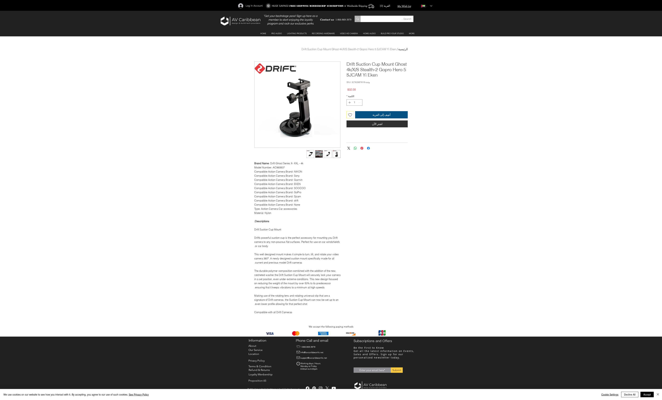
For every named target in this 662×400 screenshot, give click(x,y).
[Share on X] (349, 146)
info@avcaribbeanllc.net (311, 352)
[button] (386, 5)
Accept (647, 394)
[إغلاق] (658, 394)
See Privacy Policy (139, 394)
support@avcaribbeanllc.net (313, 358)
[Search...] (358, 19)
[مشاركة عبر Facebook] (368, 146)
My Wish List (404, 6)
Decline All (629, 394)
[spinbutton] (354, 102)
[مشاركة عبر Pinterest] (362, 146)
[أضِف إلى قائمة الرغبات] (350, 114)
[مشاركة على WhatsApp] (355, 146)
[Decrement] (360, 102)
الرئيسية (403, 49)
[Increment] (349, 102)
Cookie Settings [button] (609, 394)
